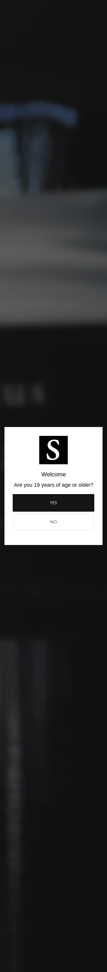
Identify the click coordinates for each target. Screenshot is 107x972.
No (53, 522)
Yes (53, 502)
